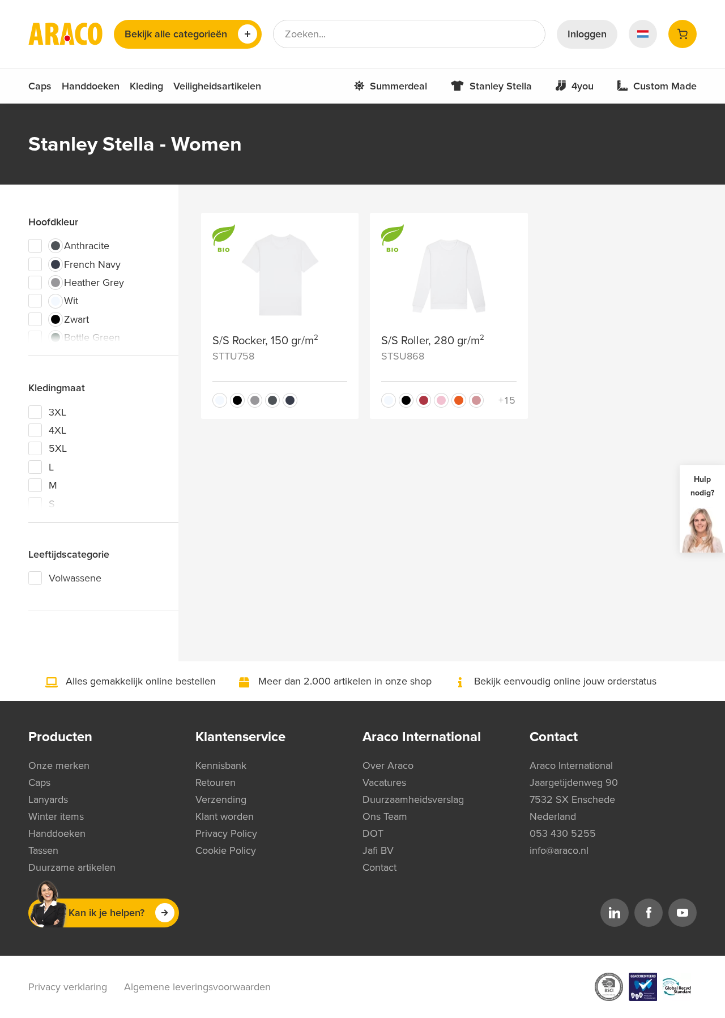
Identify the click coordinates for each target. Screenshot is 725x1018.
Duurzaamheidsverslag (413, 799)
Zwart (76, 319)
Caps (40, 86)
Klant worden (224, 816)
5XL (58, 448)
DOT (372, 833)
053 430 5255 (563, 833)
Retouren (215, 782)
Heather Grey (94, 282)
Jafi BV (378, 850)
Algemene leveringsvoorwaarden (197, 987)
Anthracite (86, 245)
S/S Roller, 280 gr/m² (432, 341)
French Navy (92, 264)
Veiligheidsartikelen (217, 86)
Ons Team (384, 816)
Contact (379, 867)
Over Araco (387, 765)
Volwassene (75, 578)
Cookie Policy (225, 850)
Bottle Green (92, 337)
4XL (57, 430)
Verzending (220, 799)
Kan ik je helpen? (106, 912)
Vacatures (384, 782)
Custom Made (665, 86)
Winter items (56, 816)
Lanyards (48, 799)
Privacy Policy (226, 833)
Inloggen (587, 34)
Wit (71, 300)
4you (583, 86)
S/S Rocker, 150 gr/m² (265, 341)
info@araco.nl (559, 850)
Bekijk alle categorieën (176, 34)
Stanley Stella (501, 86)
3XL (57, 412)
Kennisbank (220, 765)
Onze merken (58, 765)
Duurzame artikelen (72, 867)
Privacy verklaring (67, 987)
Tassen (43, 850)
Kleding (146, 86)
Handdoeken (91, 86)
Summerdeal (398, 86)
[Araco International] (65, 34)
